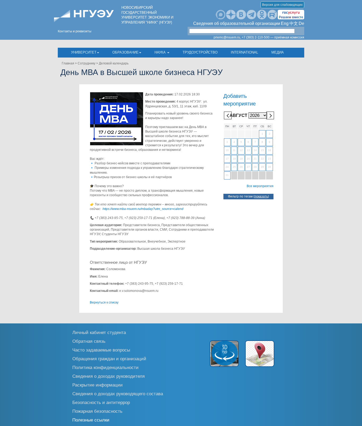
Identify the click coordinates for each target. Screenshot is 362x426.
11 (234, 150)
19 (241, 158)
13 (248, 150)
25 (234, 166)
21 (255, 158)
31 (227, 175)
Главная (68, 63)
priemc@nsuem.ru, (227, 37)
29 (262, 166)
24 (227, 166)
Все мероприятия (260, 186)
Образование (125, 52)
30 (269, 166)
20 (248, 158)
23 (269, 158)
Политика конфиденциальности (105, 367)
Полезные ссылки (90, 419)
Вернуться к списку (104, 302)
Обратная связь (88, 341)
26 (241, 166)
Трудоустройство (200, 52)
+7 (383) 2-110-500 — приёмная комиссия (273, 37)
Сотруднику (86, 63)
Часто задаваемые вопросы (101, 349)
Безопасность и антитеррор (101, 402)
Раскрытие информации (97, 384)
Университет (83, 52)
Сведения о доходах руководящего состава (117, 393)
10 (227, 150)
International (244, 52)
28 (255, 166)
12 (241, 150)
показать (261, 196)
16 (269, 150)
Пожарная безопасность (97, 411)
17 (227, 158)
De (301, 23)
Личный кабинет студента (99, 332)
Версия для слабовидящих (282, 5)
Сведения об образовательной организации (236, 23)
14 (255, 150)
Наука (160, 52)
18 (234, 158)
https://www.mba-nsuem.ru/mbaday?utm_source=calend (143, 209)
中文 (293, 23)
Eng (285, 23)
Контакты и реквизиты (74, 31)
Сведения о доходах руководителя (108, 376)
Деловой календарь (114, 63)
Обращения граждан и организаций (109, 358)
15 (262, 150)
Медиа (277, 52)
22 (262, 158)
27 (248, 166)
